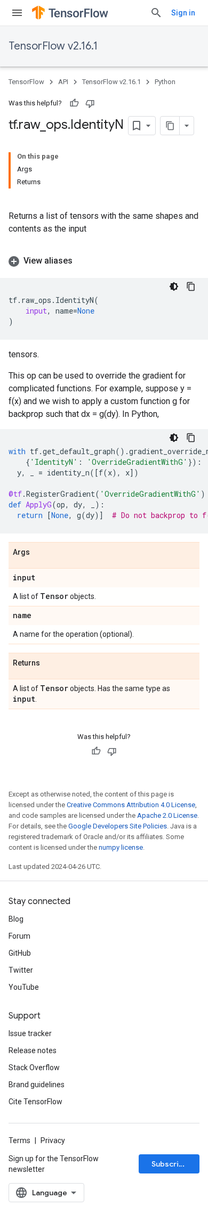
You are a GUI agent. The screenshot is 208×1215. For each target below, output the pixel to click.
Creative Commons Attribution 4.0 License (131, 805)
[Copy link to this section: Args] (40, 552)
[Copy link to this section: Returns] (50, 663)
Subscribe (169, 1164)
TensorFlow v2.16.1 (53, 46)
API (63, 82)
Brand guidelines (37, 1084)
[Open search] (156, 12)
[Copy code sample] (190, 286)
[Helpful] (74, 103)
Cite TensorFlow (35, 1101)
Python (165, 82)
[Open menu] (17, 13)
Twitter (21, 970)
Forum (19, 936)
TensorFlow (26, 82)
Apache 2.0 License (167, 815)
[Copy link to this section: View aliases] (83, 261)
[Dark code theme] (173, 286)
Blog (16, 919)
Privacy (53, 1140)
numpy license (121, 847)
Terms (19, 1140)
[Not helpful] (90, 103)
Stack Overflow (34, 1067)
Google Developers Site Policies (117, 826)
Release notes (33, 1050)
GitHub (20, 953)
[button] (104, 261)
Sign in (183, 13)
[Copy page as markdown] (170, 126)
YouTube (24, 987)
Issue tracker (30, 1033)
